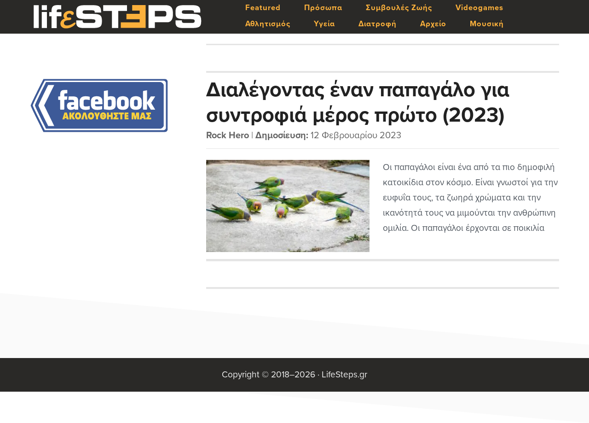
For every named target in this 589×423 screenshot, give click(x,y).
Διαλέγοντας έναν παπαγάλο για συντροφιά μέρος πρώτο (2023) (357, 101)
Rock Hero (227, 135)
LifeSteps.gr (117, 17)
